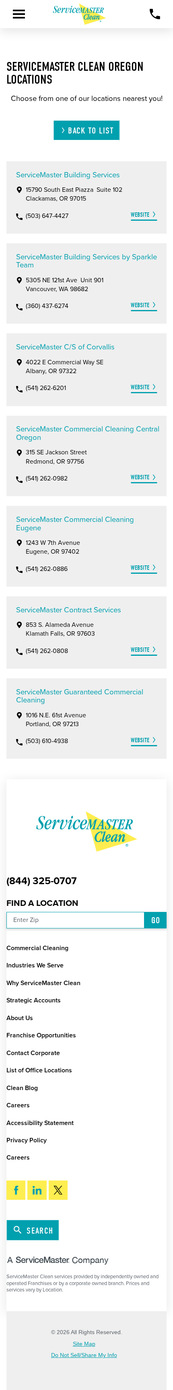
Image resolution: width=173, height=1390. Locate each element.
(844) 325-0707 (41, 881)
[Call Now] (155, 14)
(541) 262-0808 (47, 651)
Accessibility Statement (40, 1123)
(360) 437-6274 (47, 306)
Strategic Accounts (33, 1000)
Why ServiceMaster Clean (43, 983)
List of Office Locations (39, 1070)
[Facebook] (16, 1190)
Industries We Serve (35, 965)
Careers (18, 1105)
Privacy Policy (26, 1140)
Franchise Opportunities (41, 1035)
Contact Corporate (33, 1053)
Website (140, 214)
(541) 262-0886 (47, 569)
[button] (19, 14)
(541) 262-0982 (47, 479)
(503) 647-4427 (47, 216)
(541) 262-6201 (46, 388)
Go (156, 920)
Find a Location (42, 903)
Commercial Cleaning (37, 948)
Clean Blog (22, 1088)
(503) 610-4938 (47, 741)
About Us (19, 1018)
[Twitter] (58, 1190)
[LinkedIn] (37, 1190)
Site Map (84, 1344)
